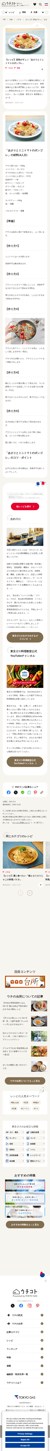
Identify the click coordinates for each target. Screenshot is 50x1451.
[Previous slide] (20, 893)
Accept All (25, 1445)
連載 (9, 1365)
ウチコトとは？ (14, 1382)
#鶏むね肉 (15, 1102)
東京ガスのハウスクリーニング (17, 1410)
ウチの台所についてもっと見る (25, 1080)
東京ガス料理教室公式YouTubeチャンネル (25, 762)
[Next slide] (47, 12)
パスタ (10, 68)
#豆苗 (26, 1102)
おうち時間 (13, 1387)
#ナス (36, 1108)
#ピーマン (25, 1108)
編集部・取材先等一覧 (17, 1374)
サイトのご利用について (21, 822)
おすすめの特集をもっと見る (25, 1224)
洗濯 (35, 12)
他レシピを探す (23, 506)
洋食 (18, 68)
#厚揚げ (36, 1102)
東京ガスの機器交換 (37, 1410)
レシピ (11, 12)
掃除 (24, 12)
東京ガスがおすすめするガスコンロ (25, 637)
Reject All (25, 1439)
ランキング (12, 1348)
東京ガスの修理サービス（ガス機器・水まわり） (25, 1406)
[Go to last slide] (3, 12)
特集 (9, 1357)
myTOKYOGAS (24, 1403)
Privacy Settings (25, 1433)
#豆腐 (14, 1108)
